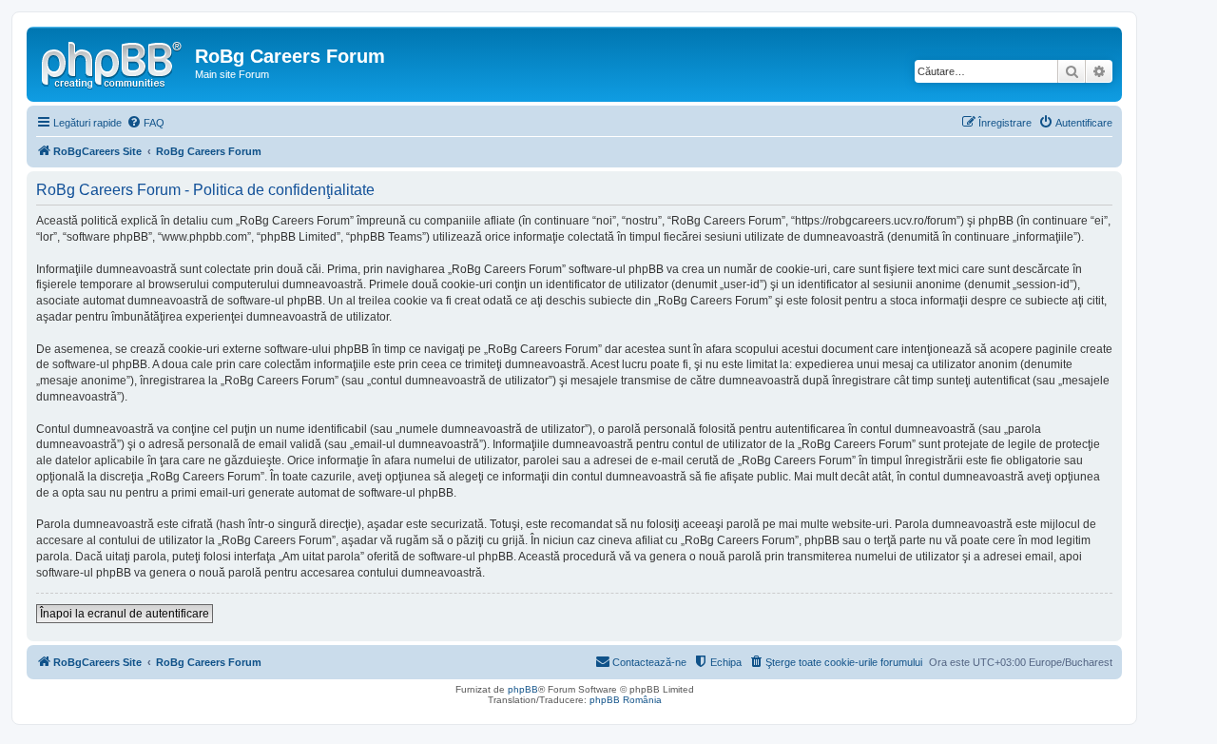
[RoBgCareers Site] (113, 61)
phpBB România (625, 700)
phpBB (523, 689)
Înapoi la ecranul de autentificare (124, 613)
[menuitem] (145, 122)
